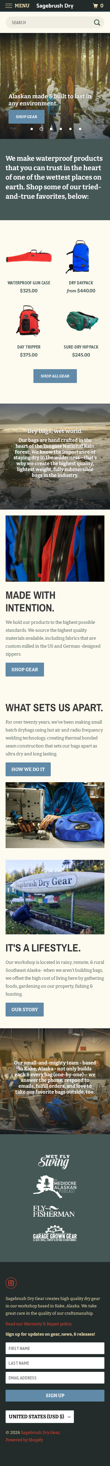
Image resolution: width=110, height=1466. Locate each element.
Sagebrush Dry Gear (40, 1432)
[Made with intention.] (55, 548)
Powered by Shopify (24, 1439)
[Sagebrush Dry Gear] (55, 5)
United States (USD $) (37, 1417)
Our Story (24, 1009)
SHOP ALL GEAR (55, 376)
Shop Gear (24, 669)
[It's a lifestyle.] (55, 897)
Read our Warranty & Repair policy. (39, 1323)
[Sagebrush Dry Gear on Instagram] (12, 1282)
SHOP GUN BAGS (31, 117)
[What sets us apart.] (55, 815)
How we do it (28, 769)
